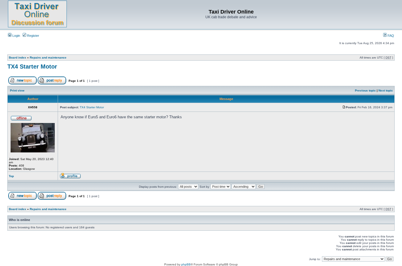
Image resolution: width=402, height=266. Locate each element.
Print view (17, 90)
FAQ (390, 35)
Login (15, 35)
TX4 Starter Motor (32, 66)
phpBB (186, 264)
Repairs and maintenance (48, 57)
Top (11, 176)
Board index (17, 57)
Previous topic (365, 90)
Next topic (385, 90)
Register (32, 35)
